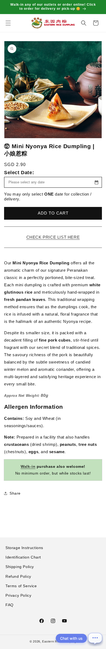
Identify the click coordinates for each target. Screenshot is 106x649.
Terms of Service (21, 586)
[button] (8, 23)
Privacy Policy (18, 595)
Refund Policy (18, 576)
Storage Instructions (24, 548)
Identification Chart (23, 557)
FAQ (9, 605)
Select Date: (19, 172)
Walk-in (28, 466)
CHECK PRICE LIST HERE (53, 237)
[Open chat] (95, 638)
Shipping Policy (19, 566)
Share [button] (15, 493)
